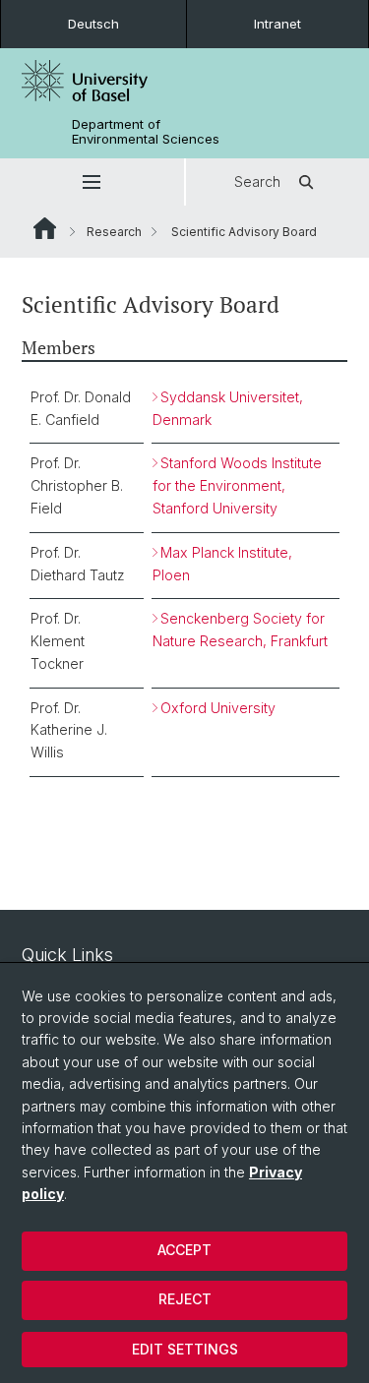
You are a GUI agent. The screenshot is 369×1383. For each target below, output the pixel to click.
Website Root (44, 228)
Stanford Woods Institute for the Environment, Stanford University (237, 485)
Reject (185, 1299)
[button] (92, 182)
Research (114, 231)
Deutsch (93, 23)
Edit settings (185, 1349)
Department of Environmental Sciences (145, 132)
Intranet (277, 23)
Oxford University (218, 707)
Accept (184, 1249)
